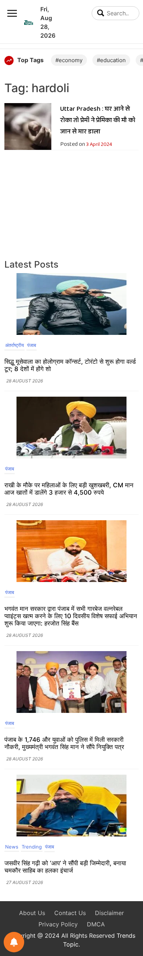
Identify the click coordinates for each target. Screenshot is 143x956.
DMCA (96, 924)
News (11, 847)
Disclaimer (109, 913)
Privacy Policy (58, 924)
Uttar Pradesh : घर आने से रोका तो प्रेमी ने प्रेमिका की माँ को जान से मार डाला (97, 120)
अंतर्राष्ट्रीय (14, 345)
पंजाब (31, 345)
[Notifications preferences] (14, 942)
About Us (32, 913)
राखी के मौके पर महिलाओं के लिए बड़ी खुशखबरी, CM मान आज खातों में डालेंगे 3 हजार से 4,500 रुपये (68, 488)
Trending (32, 847)
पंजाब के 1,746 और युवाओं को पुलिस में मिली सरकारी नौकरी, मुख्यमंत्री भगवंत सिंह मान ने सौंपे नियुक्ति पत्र (64, 743)
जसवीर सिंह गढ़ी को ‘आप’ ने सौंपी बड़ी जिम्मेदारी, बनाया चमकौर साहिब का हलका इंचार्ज (65, 866)
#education (111, 60)
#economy (68, 60)
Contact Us (70, 913)
